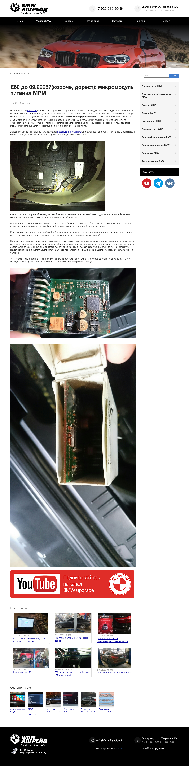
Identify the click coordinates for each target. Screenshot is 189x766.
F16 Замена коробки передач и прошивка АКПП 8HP (29, 640)
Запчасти (117, 21)
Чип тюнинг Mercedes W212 (88, 710)
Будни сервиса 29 (22, 672)
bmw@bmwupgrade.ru (153, 748)
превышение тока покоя (69, 131)
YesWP (118, 748)
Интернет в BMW (68, 710)
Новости (166, 21)
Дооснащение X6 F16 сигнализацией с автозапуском (112, 640)
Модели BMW (43, 21)
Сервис (68, 21)
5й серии (32, 110)
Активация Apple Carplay (17, 710)
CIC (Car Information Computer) (33, 712)
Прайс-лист (92, 21)
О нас (20, 21)
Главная (14, 73)
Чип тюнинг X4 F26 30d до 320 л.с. (114, 672)
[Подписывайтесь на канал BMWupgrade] (72, 596)
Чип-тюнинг (142, 21)
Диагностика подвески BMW (105, 710)
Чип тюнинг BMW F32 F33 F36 (53, 710)
